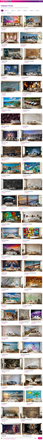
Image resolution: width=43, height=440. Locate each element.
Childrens (25, 10)
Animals (13, 10)
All (2, 10)
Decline (35, 438)
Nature (32, 10)
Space (3, 12)
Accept (40, 438)
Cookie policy (13, 438)
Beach (19, 10)
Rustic (37, 10)
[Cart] (39, 1)
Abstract (7, 10)
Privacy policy (7, 438)
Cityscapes (9, 12)
